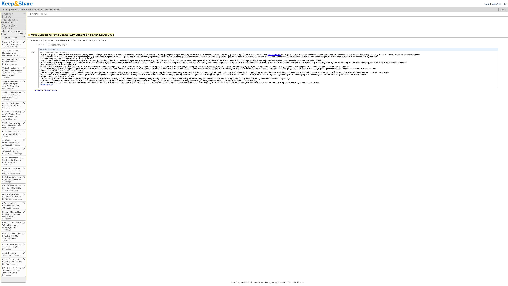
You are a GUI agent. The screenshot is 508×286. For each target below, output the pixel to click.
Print (503, 9)
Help (505, 4)
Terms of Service (258, 282)
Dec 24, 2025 (47, 49)
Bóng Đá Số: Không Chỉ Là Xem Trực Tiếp (11, 105)
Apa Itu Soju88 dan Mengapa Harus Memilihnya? (11, 53)
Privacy (268, 282)
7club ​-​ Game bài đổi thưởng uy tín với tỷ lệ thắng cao (11, 170)
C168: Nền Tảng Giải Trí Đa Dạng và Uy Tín (11, 134)
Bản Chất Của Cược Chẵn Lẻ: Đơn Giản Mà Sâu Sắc (12, 261)
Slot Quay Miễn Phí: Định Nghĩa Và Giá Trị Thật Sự (11, 44)
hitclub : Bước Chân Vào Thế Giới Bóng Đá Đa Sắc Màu (12, 196)
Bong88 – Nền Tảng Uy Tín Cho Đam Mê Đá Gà (10, 61)
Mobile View (496, 4)
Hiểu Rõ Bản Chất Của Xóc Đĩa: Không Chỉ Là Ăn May (11, 188)
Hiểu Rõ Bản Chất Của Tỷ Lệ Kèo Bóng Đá (11, 246)
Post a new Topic (58, 45)
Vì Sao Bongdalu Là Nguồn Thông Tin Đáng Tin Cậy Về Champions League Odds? (12, 72)
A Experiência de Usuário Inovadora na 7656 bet (11, 205)
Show (21, 34)
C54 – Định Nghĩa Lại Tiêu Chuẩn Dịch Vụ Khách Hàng (12, 151)
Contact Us (235, 282)
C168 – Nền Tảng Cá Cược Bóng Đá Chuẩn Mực (11, 125)
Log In (486, 4)
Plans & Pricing (245, 282)
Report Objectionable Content (46, 90)
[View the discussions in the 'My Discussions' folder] (38, 13)
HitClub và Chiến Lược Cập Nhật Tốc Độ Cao (11, 179)
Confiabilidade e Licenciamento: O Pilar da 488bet (11, 142)
